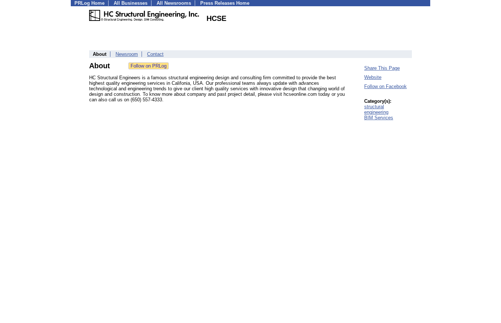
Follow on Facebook (385, 86)
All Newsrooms (174, 3)
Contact (155, 54)
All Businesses (130, 3)
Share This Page (382, 68)
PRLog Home (89, 3)
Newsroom (127, 54)
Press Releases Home (224, 3)
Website (372, 77)
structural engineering (376, 109)
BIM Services (378, 117)
